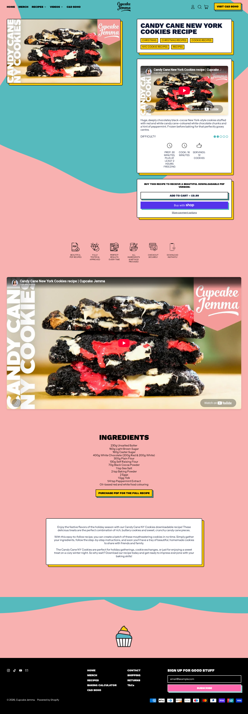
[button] (199, 7)
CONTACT (134, 670)
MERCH (23, 6)
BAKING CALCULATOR (102, 685)
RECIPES (93, 680)
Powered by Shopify (48, 699)
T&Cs (130, 685)
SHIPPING (134, 675)
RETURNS (133, 680)
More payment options (184, 212)
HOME (11, 6)
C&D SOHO (74, 6)
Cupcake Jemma (25, 699)
